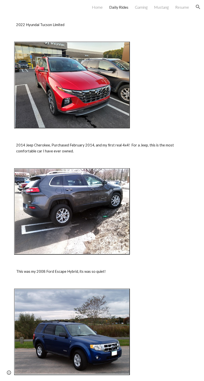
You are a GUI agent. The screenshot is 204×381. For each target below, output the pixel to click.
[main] (102, 25)
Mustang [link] (161, 7)
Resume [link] (182, 7)
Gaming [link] (141, 7)
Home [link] (97, 7)
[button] (198, 7)
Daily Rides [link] (118, 7)
